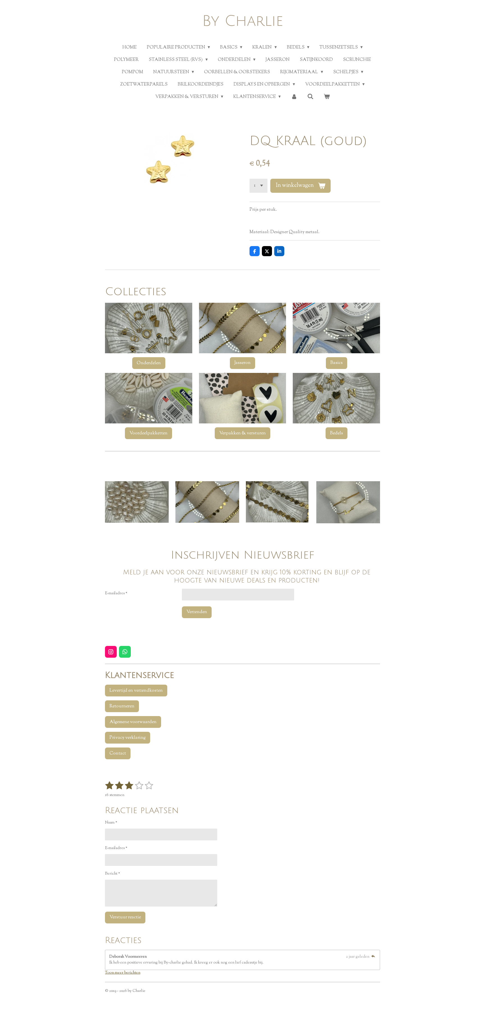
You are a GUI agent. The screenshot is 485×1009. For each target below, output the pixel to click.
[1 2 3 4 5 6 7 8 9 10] (258, 186)
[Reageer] (373, 957)
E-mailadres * (116, 593)
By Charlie (242, 21)
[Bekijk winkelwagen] (326, 97)
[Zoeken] (310, 97)
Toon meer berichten (122, 973)
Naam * (111, 822)
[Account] (294, 97)
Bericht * (112, 874)
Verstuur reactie (125, 917)
